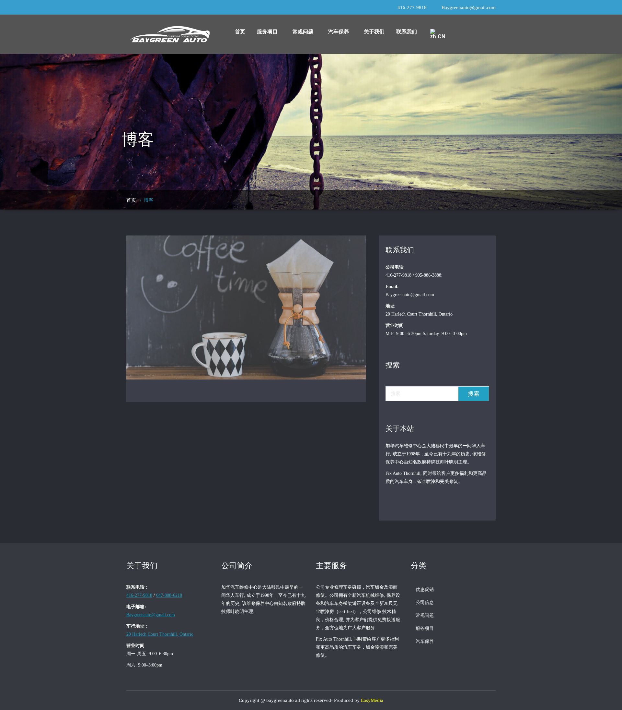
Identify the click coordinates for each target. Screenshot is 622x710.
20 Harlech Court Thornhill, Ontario (159, 634)
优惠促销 (425, 589)
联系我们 (406, 31)
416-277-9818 (412, 7)
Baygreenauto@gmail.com (469, 7)
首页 (240, 31)
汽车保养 (338, 31)
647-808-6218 (169, 595)
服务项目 (267, 31)
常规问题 (303, 31)
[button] (269, 31)
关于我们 (374, 31)
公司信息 (425, 602)
